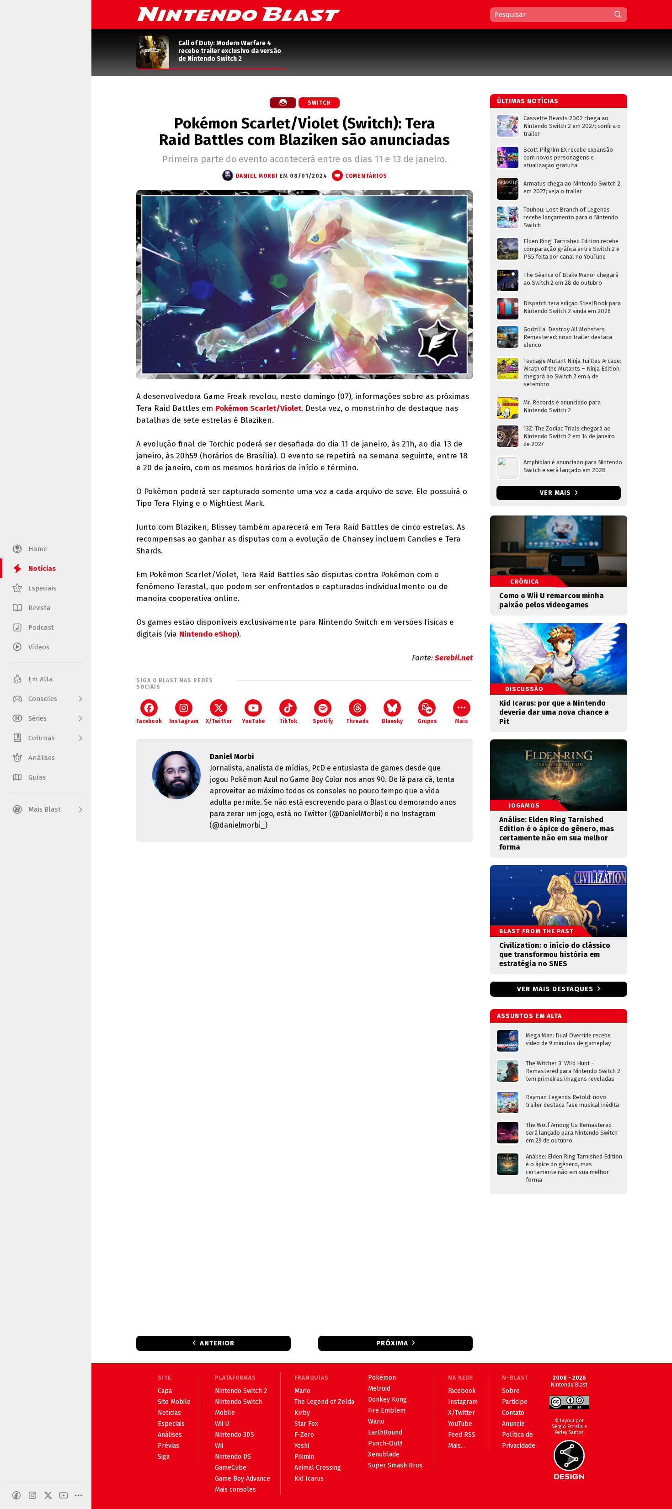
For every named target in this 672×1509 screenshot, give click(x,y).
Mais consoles (235, 1489)
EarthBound (385, 1432)
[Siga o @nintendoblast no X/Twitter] (48, 1495)
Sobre (511, 1391)
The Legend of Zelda (324, 1402)
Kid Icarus (309, 1478)
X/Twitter (219, 721)
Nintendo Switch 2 (241, 1391)
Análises (170, 1435)
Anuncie (513, 1424)
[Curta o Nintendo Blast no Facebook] (16, 1495)
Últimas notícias (528, 101)
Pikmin (304, 1457)
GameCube (230, 1468)
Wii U (222, 1424)
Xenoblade (384, 1454)
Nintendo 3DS (234, 1435)
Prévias (168, 1446)
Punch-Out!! (385, 1443)
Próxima (392, 1343)
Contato (513, 1413)
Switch (319, 103)
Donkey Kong (387, 1399)
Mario (302, 1391)
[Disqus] (304, 970)
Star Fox (306, 1424)
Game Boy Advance (242, 1478)
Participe (515, 1402)
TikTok (288, 721)
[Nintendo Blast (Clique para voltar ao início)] (238, 14)
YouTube (253, 721)
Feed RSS (461, 1435)
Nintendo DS (233, 1457)
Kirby (302, 1413)
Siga (164, 1457)
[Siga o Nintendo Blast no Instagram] (32, 1495)
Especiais (171, 1424)
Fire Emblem (386, 1410)
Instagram (183, 721)
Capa (165, 1391)
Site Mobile (174, 1402)
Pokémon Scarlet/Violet (258, 408)
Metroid (379, 1388)
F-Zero (304, 1435)
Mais (461, 721)
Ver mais (556, 493)
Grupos (427, 721)
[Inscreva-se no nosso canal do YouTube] (63, 1495)
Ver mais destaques (555, 989)
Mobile (225, 1413)
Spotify (323, 721)
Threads (357, 721)
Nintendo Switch (238, 1402)
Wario (376, 1421)
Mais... (456, 1446)
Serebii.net (454, 658)
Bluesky (392, 721)
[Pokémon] (283, 102)
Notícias (169, 1413)
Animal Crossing (317, 1468)
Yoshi (301, 1446)
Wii (219, 1446)
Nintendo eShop (208, 634)
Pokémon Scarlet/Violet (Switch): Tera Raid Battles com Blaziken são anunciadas (304, 131)
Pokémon (382, 1377)
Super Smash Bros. (396, 1465)
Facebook (149, 721)
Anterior (217, 1343)
